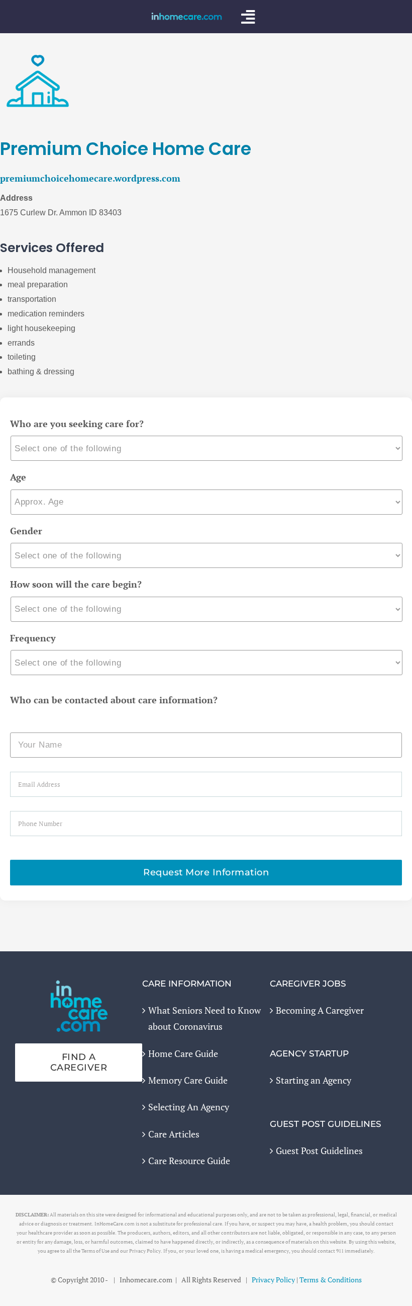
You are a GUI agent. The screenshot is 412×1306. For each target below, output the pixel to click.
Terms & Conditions (330, 1279)
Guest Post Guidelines (319, 1151)
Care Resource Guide (189, 1161)
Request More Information (206, 872)
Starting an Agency (313, 1080)
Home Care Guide (183, 1053)
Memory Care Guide (188, 1080)
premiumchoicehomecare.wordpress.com (90, 178)
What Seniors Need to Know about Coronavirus (204, 1018)
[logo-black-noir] (187, 17)
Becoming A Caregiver (320, 1010)
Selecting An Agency (188, 1107)
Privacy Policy (273, 1279)
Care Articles (173, 1134)
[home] (79, 987)
